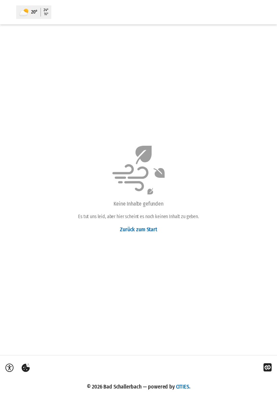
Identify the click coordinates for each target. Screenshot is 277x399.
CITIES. (183, 386)
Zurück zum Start (138, 229)
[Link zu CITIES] (267, 367)
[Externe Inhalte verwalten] (26, 368)
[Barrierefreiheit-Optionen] (9, 368)
